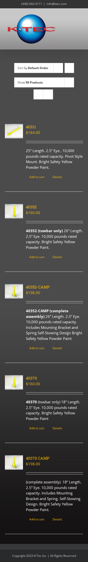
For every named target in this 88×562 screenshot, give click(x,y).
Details (57, 177)
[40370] (14, 382)
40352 (31, 206)
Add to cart (36, 177)
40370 (31, 378)
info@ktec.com (57, 4)
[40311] (14, 131)
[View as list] (48, 94)
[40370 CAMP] (14, 462)
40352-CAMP (38, 286)
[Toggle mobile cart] (79, 21)
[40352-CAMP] (14, 291)
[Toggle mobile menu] (79, 15)
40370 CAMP (37, 458)
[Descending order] (69, 68)
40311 (31, 126)
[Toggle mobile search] (70, 15)
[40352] (14, 211)
